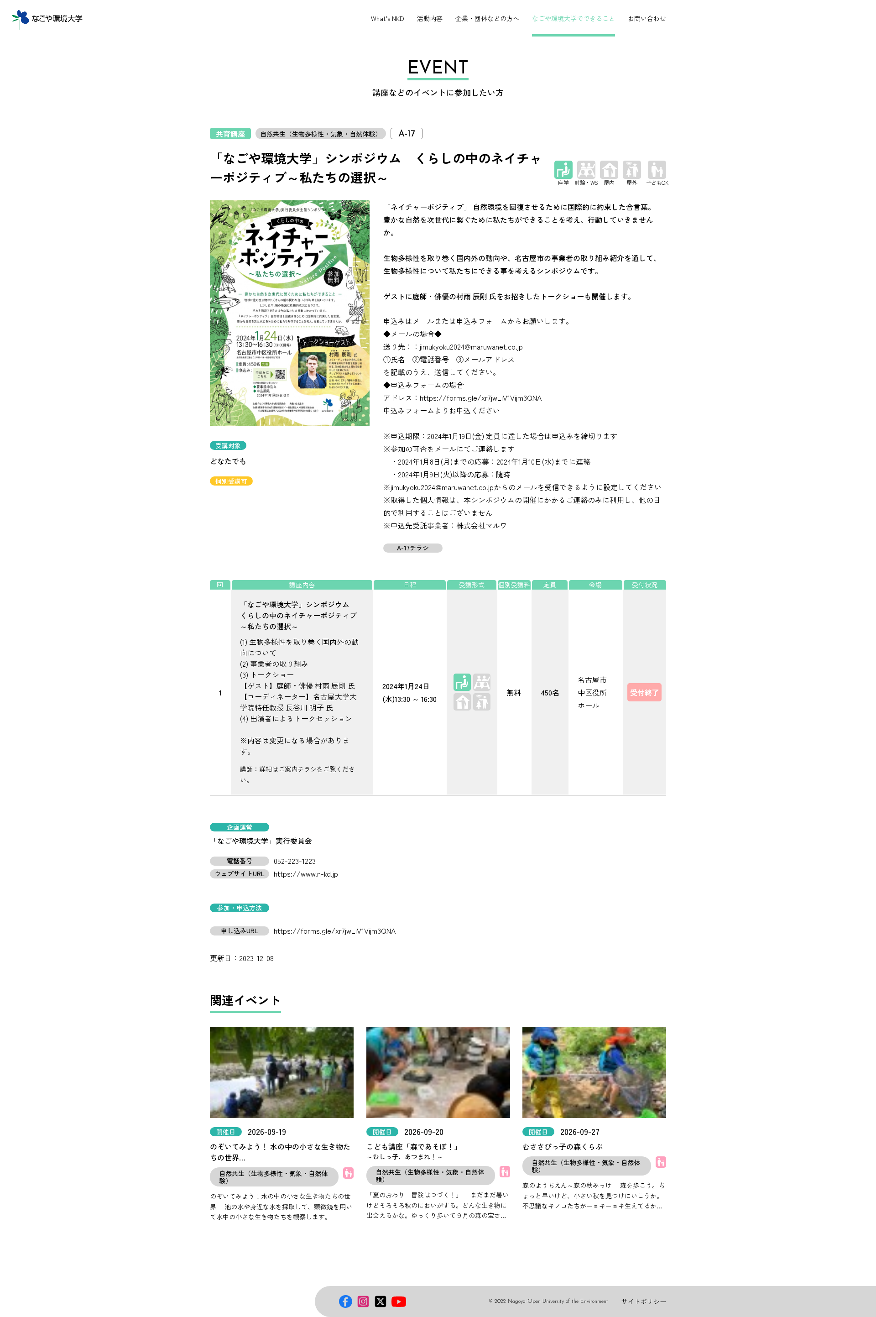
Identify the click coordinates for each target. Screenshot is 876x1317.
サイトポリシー (643, 1301)
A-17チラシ (413, 548)
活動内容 (430, 18)
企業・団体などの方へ (487, 18)
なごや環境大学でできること (573, 18)
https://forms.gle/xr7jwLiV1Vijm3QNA (335, 930)
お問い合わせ (647, 18)
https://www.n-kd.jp (306, 873)
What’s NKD (387, 18)
